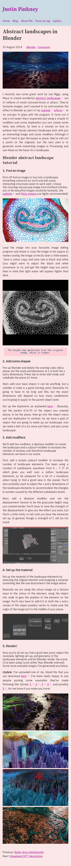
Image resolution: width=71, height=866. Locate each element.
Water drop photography (29, 852)
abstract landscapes (48, 98)
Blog (15, 21)
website (7, 193)
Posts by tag (42, 21)
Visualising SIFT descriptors (26, 856)
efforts (58, 110)
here (50, 406)
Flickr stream (28, 193)
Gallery (57, 21)
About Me (27, 21)
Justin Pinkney (20, 9)
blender (31, 47)
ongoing (45, 110)
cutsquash (43, 47)
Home (6, 21)
